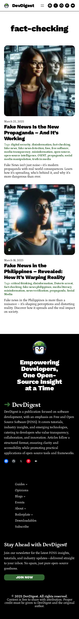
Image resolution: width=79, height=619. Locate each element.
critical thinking (21, 283)
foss (47, 148)
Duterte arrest (63, 283)
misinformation (42, 152)
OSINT (41, 155)
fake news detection (31, 148)
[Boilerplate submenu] (32, 515)
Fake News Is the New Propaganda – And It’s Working (31, 132)
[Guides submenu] (27, 484)
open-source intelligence (20, 155)
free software (59, 148)
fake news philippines (37, 287)
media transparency (17, 152)
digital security (21, 144)
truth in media (41, 159)
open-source (62, 152)
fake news (10, 148)
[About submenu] (25, 508)
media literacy (62, 287)
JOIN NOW (24, 577)
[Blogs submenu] (24, 496)
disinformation (42, 144)
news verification (37, 290)
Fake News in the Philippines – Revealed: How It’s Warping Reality (34, 271)
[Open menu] (42, 5)
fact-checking (61, 144)
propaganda (56, 155)
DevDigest (23, 5)
